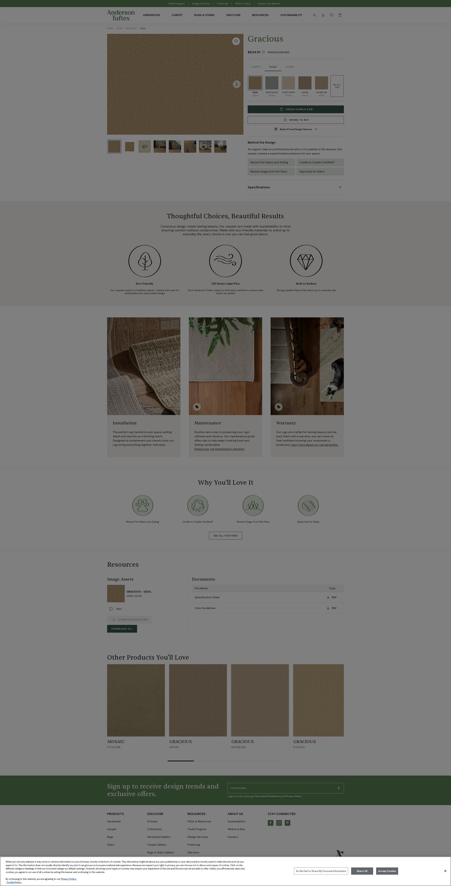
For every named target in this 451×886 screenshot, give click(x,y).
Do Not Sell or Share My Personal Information (321, 870)
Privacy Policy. (69, 879)
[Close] (445, 871)
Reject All (362, 870)
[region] (225, 871)
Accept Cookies (387, 870)
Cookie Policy (14, 882)
